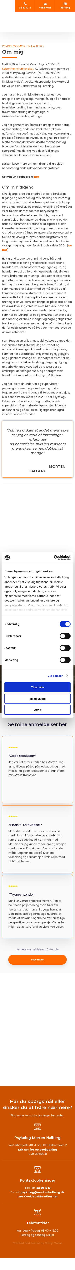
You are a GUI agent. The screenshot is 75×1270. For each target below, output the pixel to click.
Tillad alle (37, 687)
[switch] (65, 636)
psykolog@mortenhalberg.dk (42, 1192)
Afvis (37, 710)
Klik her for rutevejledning (37, 1150)
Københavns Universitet (18, 69)
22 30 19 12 (43, 1188)
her (36, 177)
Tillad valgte (37, 698)
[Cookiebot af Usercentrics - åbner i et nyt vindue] (54, 557)
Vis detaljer (55, 675)
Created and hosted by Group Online (37, 1243)
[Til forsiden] (37, 19)
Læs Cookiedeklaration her (38, 1196)
